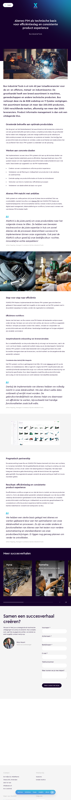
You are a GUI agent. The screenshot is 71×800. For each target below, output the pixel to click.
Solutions (28, 792)
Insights (41, 792)
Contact (6, 773)
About (47, 792)
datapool (50, 364)
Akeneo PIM (35, 201)
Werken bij (40, 773)
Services (20, 792)
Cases (34, 792)
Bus (57, 137)
